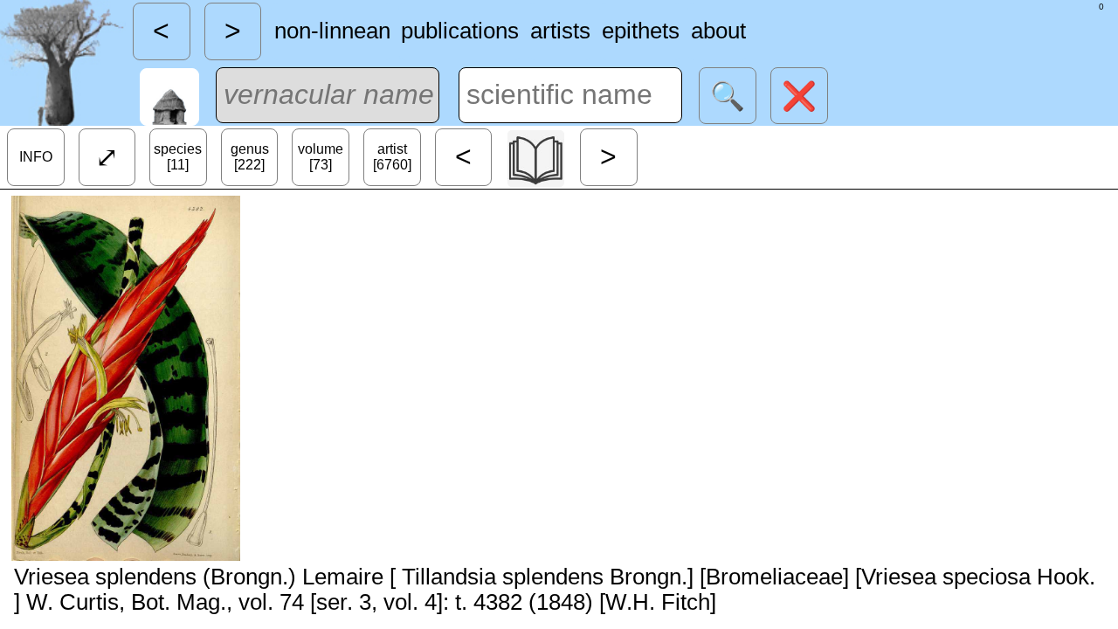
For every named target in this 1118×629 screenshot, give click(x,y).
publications (460, 30)
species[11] (178, 157)
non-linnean (332, 30)
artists (560, 30)
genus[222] (250, 157)
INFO (35, 156)
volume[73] (320, 157)
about (718, 30)
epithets (641, 30)
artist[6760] (392, 157)
